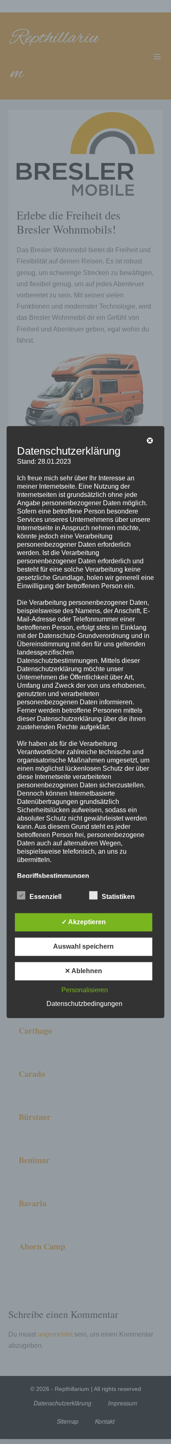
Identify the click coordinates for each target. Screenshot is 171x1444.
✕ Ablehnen (83, 970)
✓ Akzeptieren (83, 921)
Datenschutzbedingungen (84, 1003)
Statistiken (118, 896)
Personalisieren (84, 990)
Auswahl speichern (83, 946)
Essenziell (45, 896)
